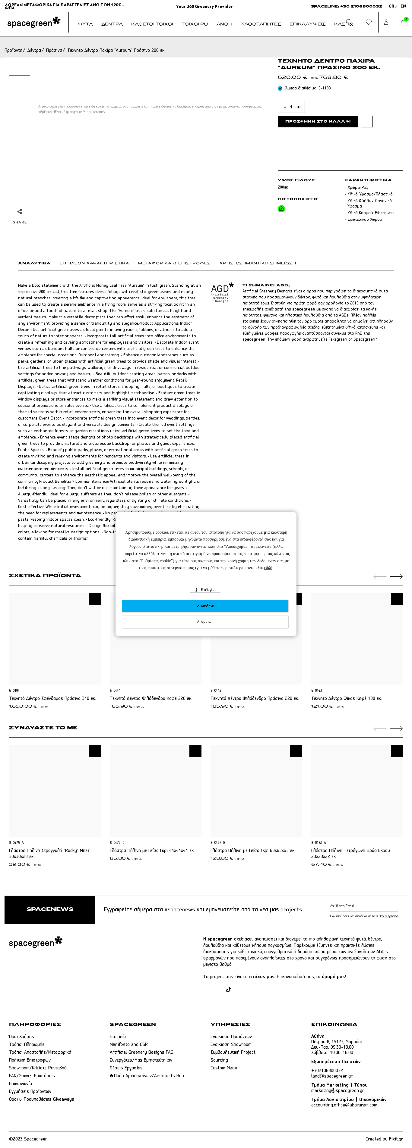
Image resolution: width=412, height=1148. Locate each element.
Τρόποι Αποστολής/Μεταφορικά (40, 1052)
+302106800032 (327, 1070)
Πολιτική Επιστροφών (30, 1060)
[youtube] (250, 990)
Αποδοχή (207, 606)
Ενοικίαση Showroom (231, 1044)
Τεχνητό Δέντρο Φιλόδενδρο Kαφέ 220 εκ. (151, 698)
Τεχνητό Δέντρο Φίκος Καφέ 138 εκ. (346, 698)
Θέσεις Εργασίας (126, 1068)
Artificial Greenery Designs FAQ (141, 1052)
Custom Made (224, 1068)
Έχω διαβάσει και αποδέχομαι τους (364, 916)
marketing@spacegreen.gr (337, 1090)
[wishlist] (367, 121)
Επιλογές (207, 590)
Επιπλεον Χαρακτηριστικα (94, 263)
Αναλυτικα (34, 263)
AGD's (382, 952)
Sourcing (219, 1060)
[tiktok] (228, 990)
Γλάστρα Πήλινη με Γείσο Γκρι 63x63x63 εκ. (253, 850)
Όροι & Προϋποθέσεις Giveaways (41, 1099)
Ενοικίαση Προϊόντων (231, 1036)
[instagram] (218, 990)
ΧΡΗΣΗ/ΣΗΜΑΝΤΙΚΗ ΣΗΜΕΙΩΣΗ (258, 263)
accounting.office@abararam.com (344, 1105)
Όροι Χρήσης (21, 1036)
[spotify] (261, 990)
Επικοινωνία (20, 1083)
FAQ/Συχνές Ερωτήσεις (32, 1076)
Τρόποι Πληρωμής (27, 1044)
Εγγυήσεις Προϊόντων (30, 1091)
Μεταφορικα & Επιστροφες (174, 263)
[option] (19, 75)
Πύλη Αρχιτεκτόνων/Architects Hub (149, 1076)
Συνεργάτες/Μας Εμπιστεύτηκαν (141, 1060)
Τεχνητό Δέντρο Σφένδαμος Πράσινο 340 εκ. (52, 698)
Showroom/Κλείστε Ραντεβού (38, 1068)
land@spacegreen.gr (332, 1076)
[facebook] (206, 990)
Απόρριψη (205, 622)
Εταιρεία (118, 1036)
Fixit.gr (396, 1139)
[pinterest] (239, 990)
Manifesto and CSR (129, 1044)
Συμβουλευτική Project (233, 1052)
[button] (95, 599)
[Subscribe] (397, 906)
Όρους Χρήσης (388, 916)
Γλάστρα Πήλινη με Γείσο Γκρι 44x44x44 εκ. (152, 850)
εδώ (267, 568)
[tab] (39, 265)
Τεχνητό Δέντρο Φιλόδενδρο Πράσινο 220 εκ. (255, 698)
